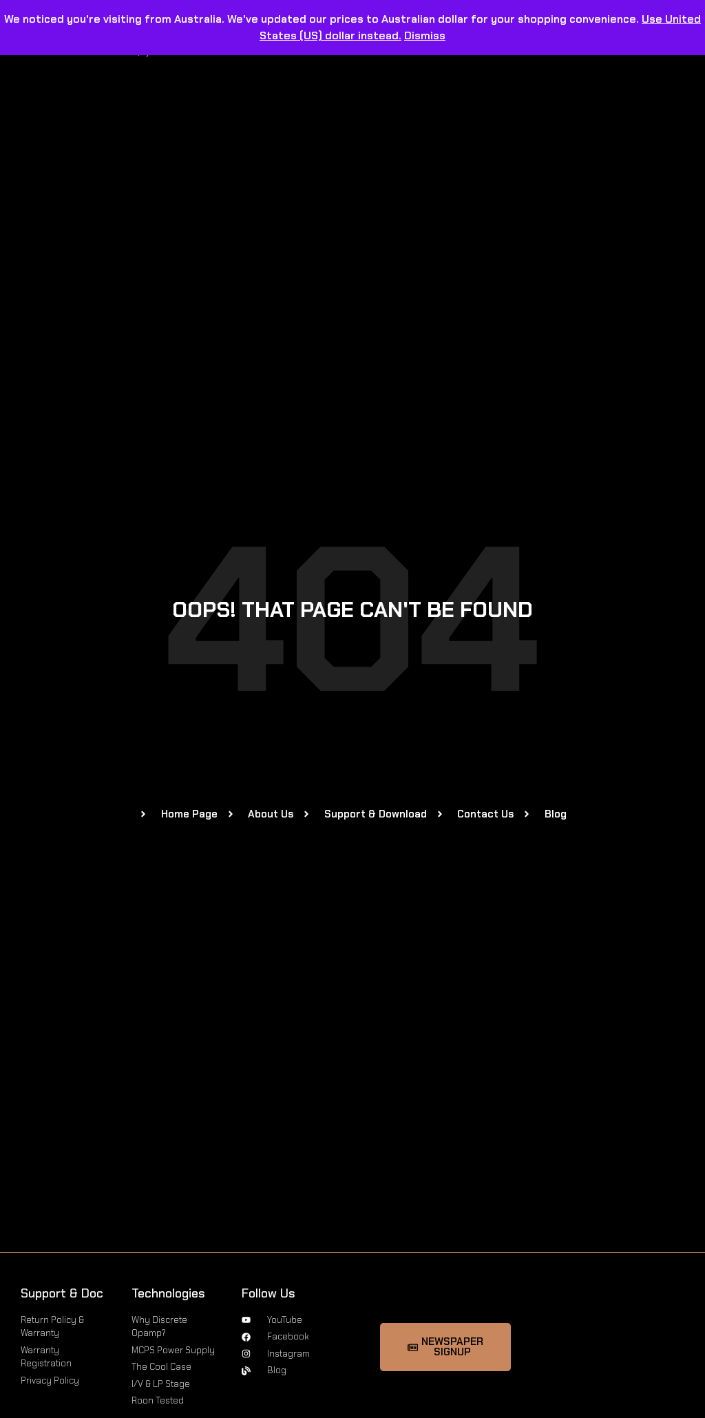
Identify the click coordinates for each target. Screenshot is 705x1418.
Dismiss (424, 35)
